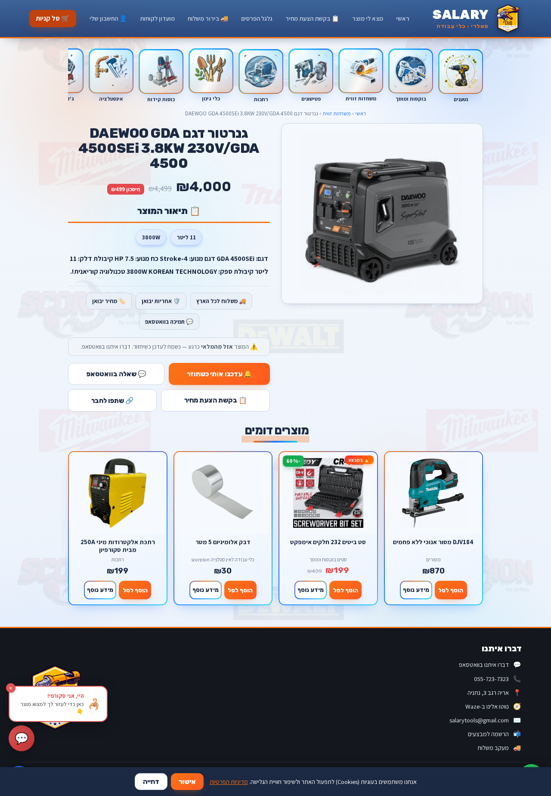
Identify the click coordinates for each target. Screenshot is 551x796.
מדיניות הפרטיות (229, 781)
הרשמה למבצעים (494, 734)
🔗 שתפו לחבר (112, 400)
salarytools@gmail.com (485, 720)
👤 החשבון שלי (108, 18)
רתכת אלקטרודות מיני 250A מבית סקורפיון (117, 545)
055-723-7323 (497, 679)
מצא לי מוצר (367, 18)
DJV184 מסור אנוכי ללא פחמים (433, 542)
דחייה (151, 781)
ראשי (402, 18)
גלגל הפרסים (256, 18)
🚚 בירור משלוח (208, 18)
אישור (187, 781)
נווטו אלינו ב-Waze (493, 706)
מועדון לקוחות (157, 18)
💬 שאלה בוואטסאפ (116, 374)
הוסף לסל (450, 590)
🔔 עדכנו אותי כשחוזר (219, 374)
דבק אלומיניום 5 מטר (223, 542)
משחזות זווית (336, 113)
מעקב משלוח (499, 747)
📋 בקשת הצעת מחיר (312, 18)
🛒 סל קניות (53, 18)
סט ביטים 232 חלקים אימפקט (328, 542)
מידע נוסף (416, 589)
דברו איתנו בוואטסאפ (490, 664)
